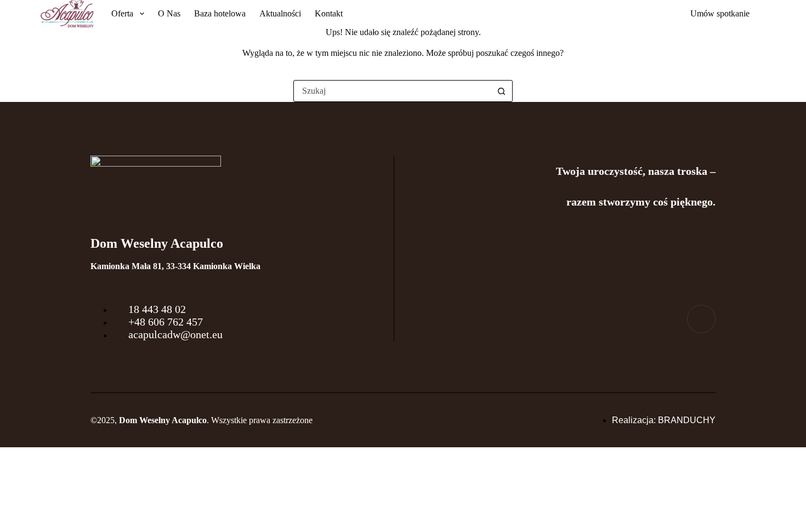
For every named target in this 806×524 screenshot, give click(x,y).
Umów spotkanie (720, 13)
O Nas (169, 13)
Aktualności (280, 13)
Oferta (122, 13)
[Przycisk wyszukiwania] (501, 91)
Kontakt (329, 13)
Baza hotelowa (220, 13)
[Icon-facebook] (701, 319)
